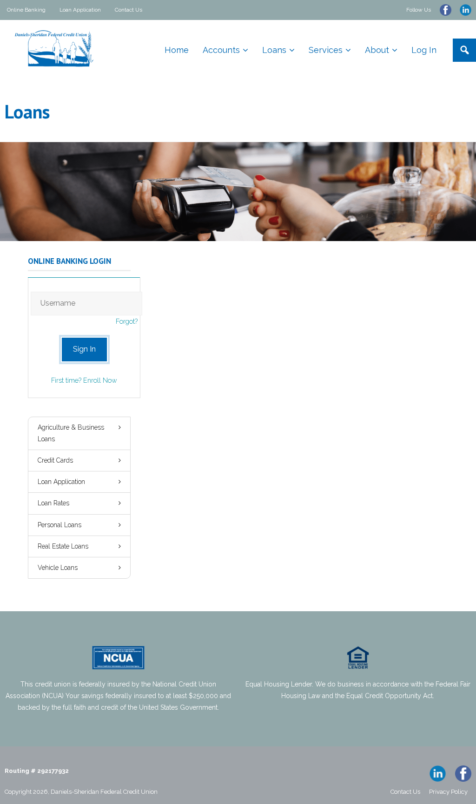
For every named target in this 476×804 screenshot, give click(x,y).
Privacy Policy (448, 791)
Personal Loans (59, 525)
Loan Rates (53, 503)
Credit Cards (55, 460)
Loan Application (80, 10)
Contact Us (128, 10)
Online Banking (26, 10)
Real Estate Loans (63, 546)
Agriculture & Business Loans (71, 433)
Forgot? (127, 321)
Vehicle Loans (58, 567)
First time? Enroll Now (84, 380)
